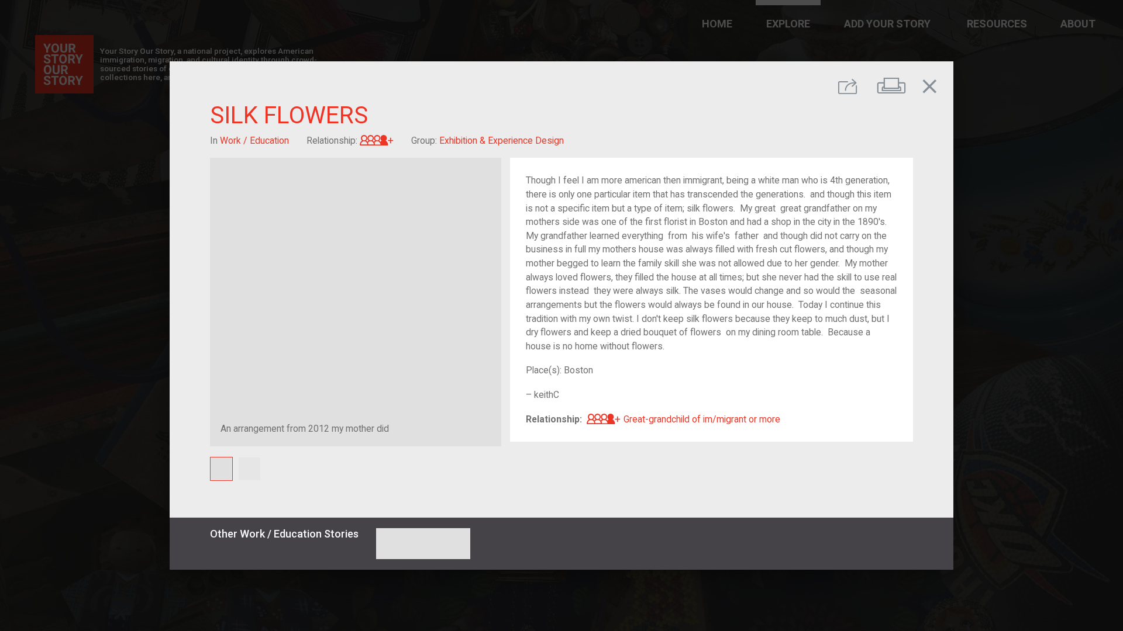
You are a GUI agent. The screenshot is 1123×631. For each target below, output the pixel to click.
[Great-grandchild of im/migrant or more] (377, 140)
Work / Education (254, 140)
